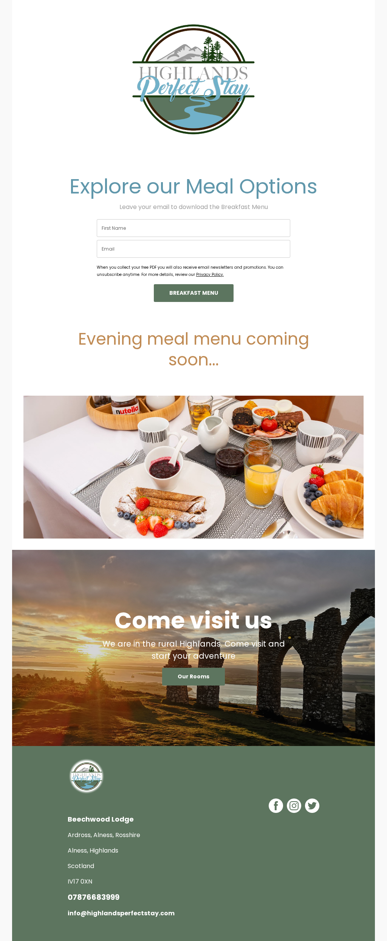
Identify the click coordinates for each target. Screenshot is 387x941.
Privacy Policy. (210, 274)
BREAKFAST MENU (193, 293)
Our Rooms (193, 676)
